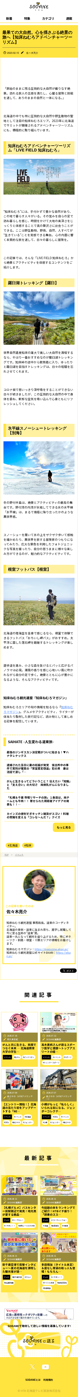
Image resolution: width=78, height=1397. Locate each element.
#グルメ (28, 1277)
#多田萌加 (47, 1288)
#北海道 (13, 845)
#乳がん (17, 1057)
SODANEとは (33, 1379)
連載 (69, 18)
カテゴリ (48, 18)
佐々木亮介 (32, 52)
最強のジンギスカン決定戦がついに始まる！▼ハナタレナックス (38, 754)
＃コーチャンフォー (59, 1220)
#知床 (27, 845)
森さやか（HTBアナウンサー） (20, 1098)
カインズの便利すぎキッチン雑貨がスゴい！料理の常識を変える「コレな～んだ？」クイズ (38, 815)
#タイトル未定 (48, 1283)
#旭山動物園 (8, 1283)
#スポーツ (68, 1057)
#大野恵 (65, 1226)
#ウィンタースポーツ (51, 1062)
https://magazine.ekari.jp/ (51, 949)
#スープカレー (17, 1220)
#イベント (57, 1057)
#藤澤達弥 (55, 1226)
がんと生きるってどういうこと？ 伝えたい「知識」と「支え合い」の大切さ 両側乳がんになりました (39, 784)
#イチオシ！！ (9, 1226)
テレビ (6, 1220)
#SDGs (6, 1122)
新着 (9, 18)
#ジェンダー (27, 1122)
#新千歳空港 (17, 1277)
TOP (6, 854)
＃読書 (45, 1226)
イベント (19, 854)
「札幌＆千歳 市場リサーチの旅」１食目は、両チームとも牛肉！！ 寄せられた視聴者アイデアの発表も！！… (38, 800)
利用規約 (48, 1379)
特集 (27, 18)
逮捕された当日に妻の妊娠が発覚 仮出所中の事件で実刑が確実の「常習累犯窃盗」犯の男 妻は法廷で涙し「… (38, 768)
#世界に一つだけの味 (26, 1226)
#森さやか (16, 1122)
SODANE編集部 (53, 1039)
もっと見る (64, 827)
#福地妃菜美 (62, 1283)
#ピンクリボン (28, 1057)
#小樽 (45, 1122)
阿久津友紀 (12, 1039)
